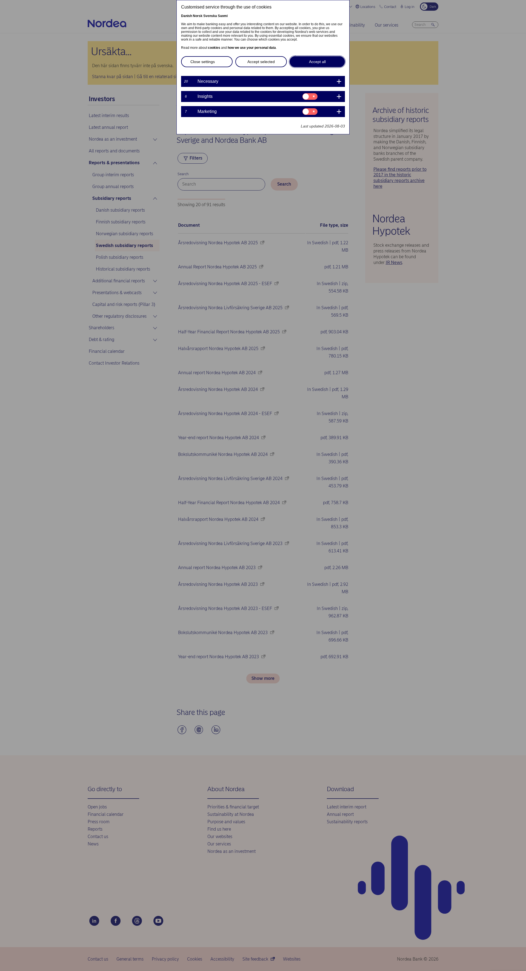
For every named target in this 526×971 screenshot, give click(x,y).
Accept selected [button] (261, 61)
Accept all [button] (317, 61)
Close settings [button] (202, 61)
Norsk (197, 16)
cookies (214, 48)
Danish (186, 16)
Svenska (210, 16)
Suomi (223, 16)
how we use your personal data (252, 48)
